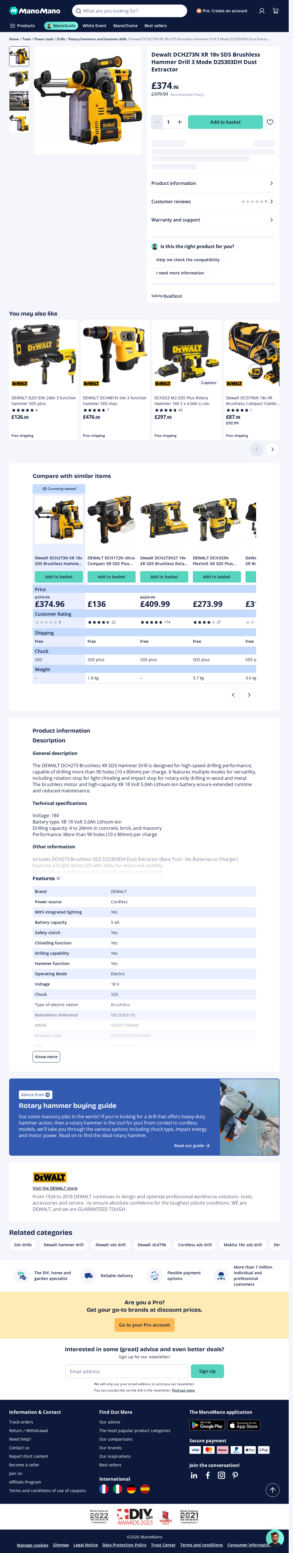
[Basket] (275, 11)
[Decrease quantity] (157, 122)
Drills (61, 39)
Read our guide (189, 1145)
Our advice (109, 1422)
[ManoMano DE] (131, 1489)
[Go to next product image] (131, 101)
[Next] (273, 449)
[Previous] (233, 695)
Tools (26, 39)
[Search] (78, 11)
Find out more (183, 1390)
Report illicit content (28, 1456)
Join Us (15, 1473)
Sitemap (61, 1545)
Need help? (20, 1439)
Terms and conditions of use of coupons (47, 1490)
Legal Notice (86, 1545)
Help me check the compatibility (188, 259)
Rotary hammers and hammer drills (98, 39)
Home (14, 39)
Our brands (110, 1447)
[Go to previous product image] (45, 101)
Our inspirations (115, 1456)
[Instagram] (221, 1475)
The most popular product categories (135, 1430)
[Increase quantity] (180, 122)
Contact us (19, 1447)
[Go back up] (273, 1490)
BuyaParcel (173, 295)
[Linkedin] (194, 1475)
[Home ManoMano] (36, 11)
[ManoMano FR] (103, 1489)
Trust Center (163, 1545)
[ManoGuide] (275, 1538)
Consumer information (249, 1545)
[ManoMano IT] (117, 1489)
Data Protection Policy (124, 1545)
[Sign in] (262, 11)
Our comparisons (115, 1439)
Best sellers (110, 1465)
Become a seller (24, 1465)
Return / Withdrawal (28, 1430)
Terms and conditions (201, 1545)
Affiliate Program (25, 1482)
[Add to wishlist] (270, 122)
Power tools (44, 39)
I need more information (180, 273)
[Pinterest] (235, 1475)
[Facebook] (207, 1475)
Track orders (21, 1422)
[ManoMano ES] (145, 1489)
